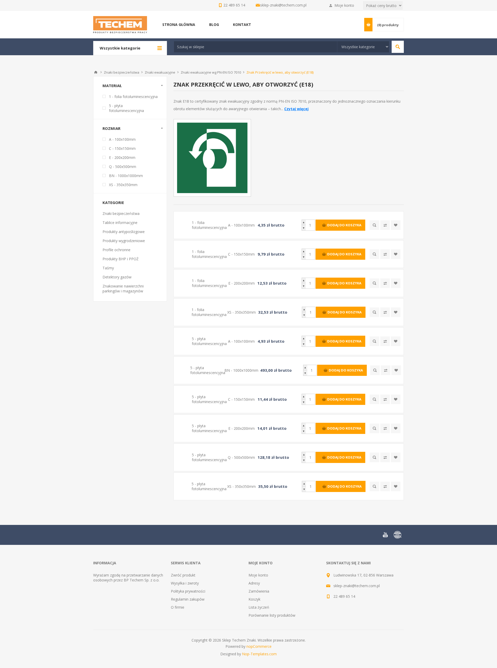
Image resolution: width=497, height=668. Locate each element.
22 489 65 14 (344, 596)
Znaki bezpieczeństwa (121, 213)
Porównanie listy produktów (271, 615)
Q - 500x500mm (122, 166)
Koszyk (254, 599)
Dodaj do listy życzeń (395, 225)
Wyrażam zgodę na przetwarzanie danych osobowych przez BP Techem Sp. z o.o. (128, 577)
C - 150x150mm (122, 148)
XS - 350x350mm (123, 184)
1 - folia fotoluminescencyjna (133, 96)
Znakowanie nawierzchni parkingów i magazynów (123, 288)
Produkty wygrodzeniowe (124, 240)
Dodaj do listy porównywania (385, 225)
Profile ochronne (116, 249)
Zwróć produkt (183, 575)
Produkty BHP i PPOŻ (120, 258)
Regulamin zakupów (187, 599)
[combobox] (255, 46)
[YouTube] (385, 535)
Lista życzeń (258, 607)
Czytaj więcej (296, 108)
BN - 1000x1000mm (126, 175)
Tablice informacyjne (120, 222)
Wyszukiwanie (398, 47)
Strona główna (95, 72)
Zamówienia (258, 591)
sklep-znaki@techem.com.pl (283, 5)
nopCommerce (259, 646)
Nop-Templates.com (259, 653)
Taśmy (108, 267)
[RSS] (397, 535)
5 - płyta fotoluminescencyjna (126, 108)
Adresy (254, 583)
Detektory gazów (117, 277)
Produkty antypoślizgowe (124, 231)
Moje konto (344, 5)
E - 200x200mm (122, 157)
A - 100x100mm (122, 139)
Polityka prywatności (188, 591)
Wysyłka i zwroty (185, 583)
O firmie (177, 607)
